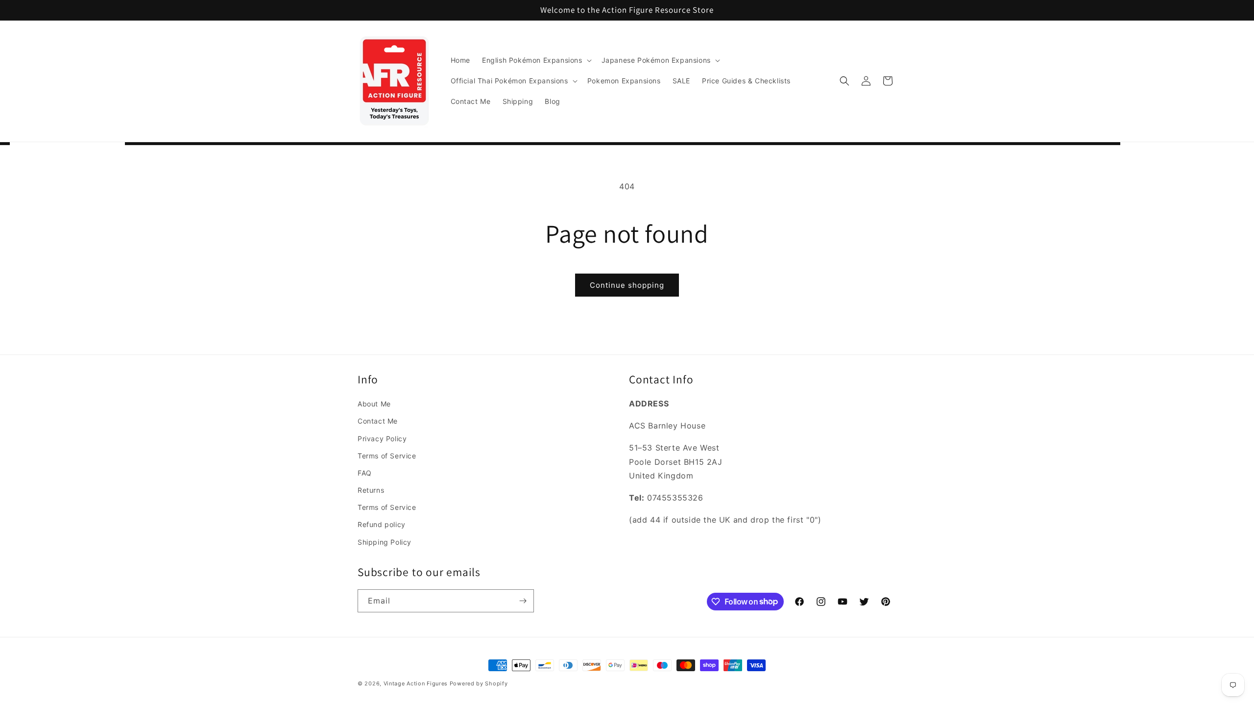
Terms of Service (387, 456)
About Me (374, 404)
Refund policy (382, 524)
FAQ (365, 473)
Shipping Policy (384, 542)
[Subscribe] (522, 600)
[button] (536, 60)
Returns (371, 490)
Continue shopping (627, 285)
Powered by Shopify (479, 683)
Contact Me (378, 421)
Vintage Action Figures (416, 683)
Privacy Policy (382, 438)
